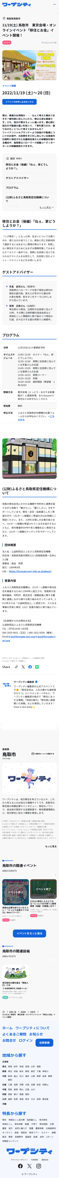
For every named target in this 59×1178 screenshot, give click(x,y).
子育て (34, 1124)
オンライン (7, 1132)
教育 (11, 1137)
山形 (33, 1066)
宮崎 (39, 1099)
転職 (27, 1124)
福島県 (28, 1137)
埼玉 (10, 1071)
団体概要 (13, 206)
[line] (37, 667)
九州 (4, 1099)
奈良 (39, 1084)
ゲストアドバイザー (17, 178)
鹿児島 (45, 1099)
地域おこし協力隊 (17, 1120)
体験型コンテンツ (10, 1141)
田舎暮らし (32, 1120)
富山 (16, 1076)
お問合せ (9, 1040)
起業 (36, 1137)
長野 (39, 1076)
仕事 (52, 1124)
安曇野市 (19, 1137)
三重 (10, 1084)
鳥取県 (23, 1012)
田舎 (17, 1132)
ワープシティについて (32, 1028)
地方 (11, 1128)
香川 (16, 1094)
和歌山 (45, 1084)
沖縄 (4, 1103)
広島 (27, 1089)
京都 (21, 1084)
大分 (33, 1099)
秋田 (21, 1066)
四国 (4, 1094)
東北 (4, 1066)
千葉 (39, 1071)
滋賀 (16, 1084)
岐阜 (44, 1076)
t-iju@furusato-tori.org (22, 636)
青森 (10, 1066)
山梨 (33, 1076)
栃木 (21, 1071)
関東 (4, 1071)
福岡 (10, 1099)
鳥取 (10, 1089)
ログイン (26, 1040)
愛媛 (21, 1094)
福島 (39, 1066)
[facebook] (30, 667)
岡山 (21, 1089)
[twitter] (23, 667)
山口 (33, 1089)
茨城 (16, 1071)
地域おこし (7, 1124)
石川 (21, 1076)
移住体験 (19, 1124)
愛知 (10, 1079)
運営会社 (45, 1159)
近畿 (4, 1084)
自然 (42, 1137)
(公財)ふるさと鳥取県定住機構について (27, 199)
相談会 (24, 1132)
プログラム (12, 187)
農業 (4, 1128)
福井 (27, 1076)
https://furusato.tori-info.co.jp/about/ (30, 571)
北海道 (5, 1061)
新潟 (10, 1076)
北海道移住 (51, 1128)
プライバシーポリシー (19, 1159)
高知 (27, 1094)
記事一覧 (12, 1012)
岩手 (16, 1066)
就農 (31, 1128)
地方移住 (43, 1120)
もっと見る (51, 846)
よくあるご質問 (14, 1034)
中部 (4, 1076)
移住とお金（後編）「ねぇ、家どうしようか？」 (27, 166)
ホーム (7, 1028)
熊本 (27, 1099)
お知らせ (36, 1034)
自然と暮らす (21, 1128)
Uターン (49, 1137)
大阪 (27, 1084)
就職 (54, 1132)
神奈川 (45, 1071)
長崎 (21, 1099)
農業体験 (40, 1128)
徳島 (10, 1094)
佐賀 (16, 1099)
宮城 (27, 1066)
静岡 (50, 1076)
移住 (4, 1120)
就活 (4, 1137)
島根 (16, 1089)
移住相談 (44, 1124)
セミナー (45, 1132)
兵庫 (33, 1084)
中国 (4, 1089)
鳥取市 (32, 1012)
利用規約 (34, 1159)
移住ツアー (34, 1132)
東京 (33, 1071)
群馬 (27, 1071)
